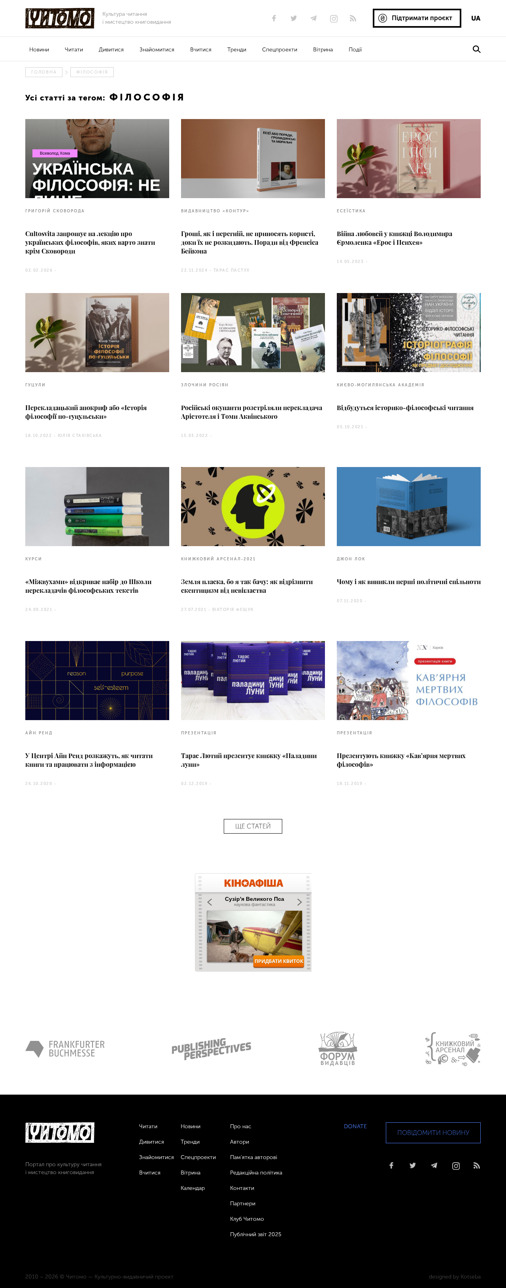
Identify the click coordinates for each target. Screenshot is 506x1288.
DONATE (355, 1126)
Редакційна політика (256, 1172)
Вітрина (323, 49)
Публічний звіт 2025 (255, 1234)
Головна (44, 72)
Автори (239, 1142)
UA (475, 18)
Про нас (240, 1126)
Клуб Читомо (247, 1219)
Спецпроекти (279, 49)
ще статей (253, 826)
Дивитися (111, 49)
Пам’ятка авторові (253, 1157)
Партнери (242, 1203)
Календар (193, 1188)
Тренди (236, 49)
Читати (74, 49)
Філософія (92, 72)
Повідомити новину (433, 1133)
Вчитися (200, 49)
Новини (39, 49)
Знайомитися (157, 49)
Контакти (242, 1188)
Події (355, 49)
